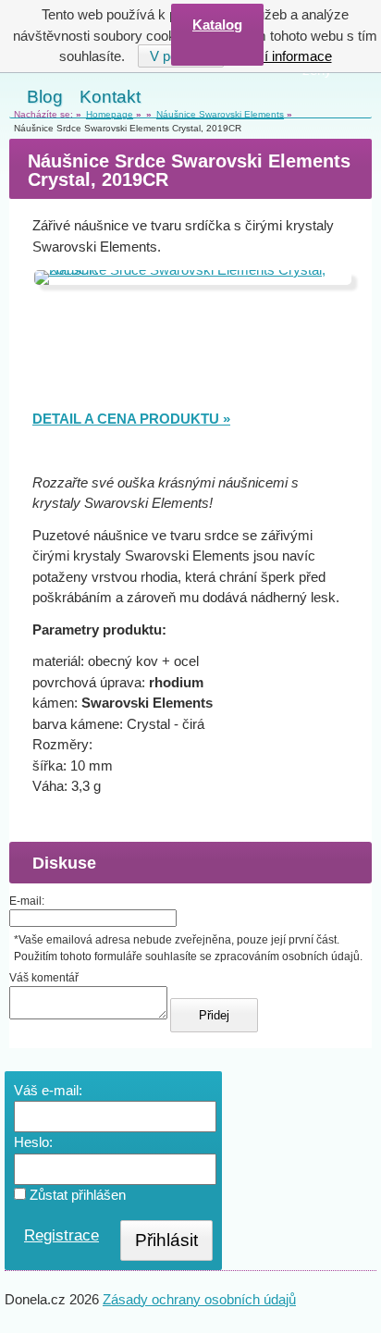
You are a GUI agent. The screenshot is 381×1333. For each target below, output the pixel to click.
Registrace (61, 1235)
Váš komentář (44, 977)
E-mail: (26, 901)
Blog (45, 96)
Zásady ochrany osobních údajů (199, 1299)
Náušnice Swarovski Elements (220, 114)
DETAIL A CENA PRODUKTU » (131, 418)
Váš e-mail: (48, 1090)
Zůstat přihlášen (76, 1195)
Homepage (109, 114)
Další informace (284, 56)
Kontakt (110, 96)
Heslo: (33, 1142)
